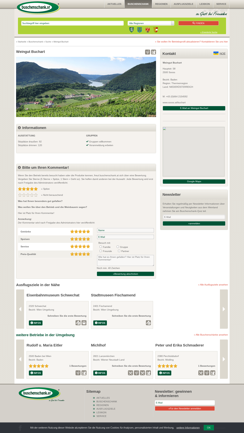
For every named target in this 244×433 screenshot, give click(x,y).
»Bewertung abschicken (125, 274)
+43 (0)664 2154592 (177, 96)
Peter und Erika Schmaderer (179, 345)
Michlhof (98, 345)
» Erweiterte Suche (208, 32)
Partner (125, 251)
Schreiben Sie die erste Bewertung (66, 315)
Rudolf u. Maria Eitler (45, 345)
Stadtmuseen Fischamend (113, 295)
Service (221, 4)
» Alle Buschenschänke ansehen (211, 334)
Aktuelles (114, 4)
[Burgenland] (147, 30)
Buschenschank (138, 4)
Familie (107, 247)
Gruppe (124, 247)
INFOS (37, 323)
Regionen (161, 4)
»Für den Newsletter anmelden (184, 408)
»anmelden (194, 223)
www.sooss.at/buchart (174, 102)
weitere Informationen (188, 427)
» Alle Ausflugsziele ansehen (213, 284)
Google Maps (194, 181)
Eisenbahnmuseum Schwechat (53, 295)
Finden (200, 23)
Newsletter (172, 194)
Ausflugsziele (183, 4)
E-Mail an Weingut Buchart (194, 108)
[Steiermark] (131, 30)
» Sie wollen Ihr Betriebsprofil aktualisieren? (191, 41)
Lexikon (205, 4)
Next (224, 309)
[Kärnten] (156, 30)
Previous (20, 309)
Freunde (107, 251)
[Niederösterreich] (139, 30)
